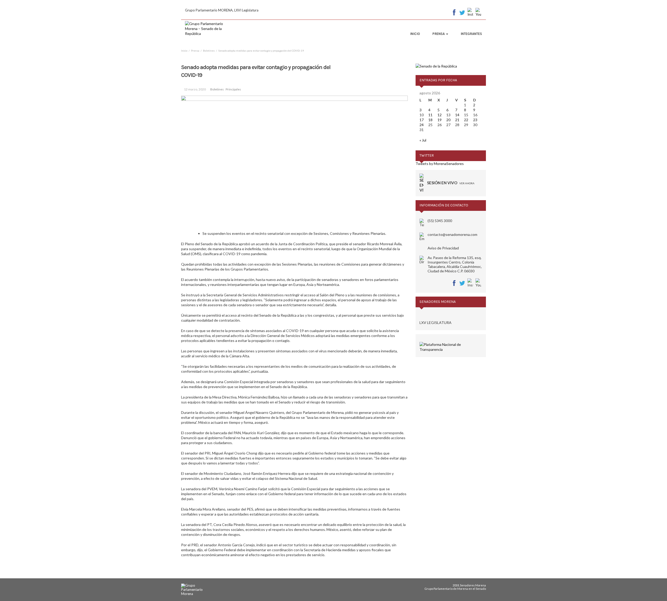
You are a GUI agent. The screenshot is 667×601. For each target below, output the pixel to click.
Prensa (439, 34)
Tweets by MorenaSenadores (440, 163)
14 (457, 115)
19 (439, 120)
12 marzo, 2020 (195, 89)
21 (457, 120)
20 (448, 120)
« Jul (422, 140)
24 (421, 124)
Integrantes (471, 34)
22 (466, 120)
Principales (233, 89)
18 (430, 120)
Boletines (217, 89)
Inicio (415, 34)
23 (475, 120)
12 (439, 115)
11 (430, 115)
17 (421, 120)
